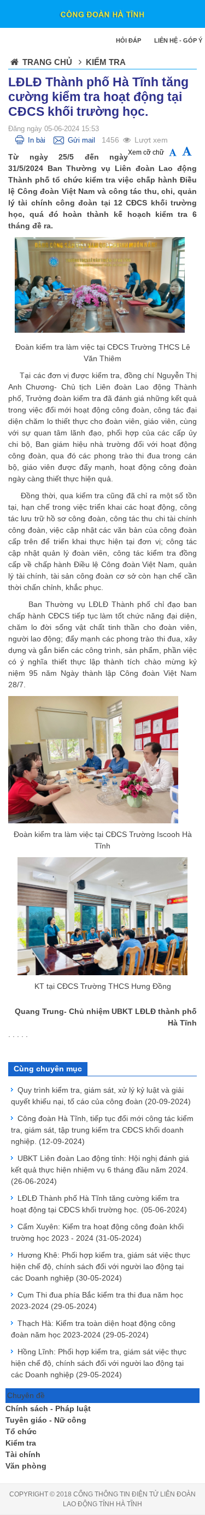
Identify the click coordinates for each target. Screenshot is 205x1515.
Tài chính (22, 1454)
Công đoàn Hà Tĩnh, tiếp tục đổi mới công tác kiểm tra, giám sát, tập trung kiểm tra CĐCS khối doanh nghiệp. (102, 1130)
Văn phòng (25, 1465)
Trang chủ (47, 62)
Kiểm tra (20, 1443)
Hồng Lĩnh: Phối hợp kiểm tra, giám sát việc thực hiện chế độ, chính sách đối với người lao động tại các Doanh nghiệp (98, 1363)
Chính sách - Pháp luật (48, 1408)
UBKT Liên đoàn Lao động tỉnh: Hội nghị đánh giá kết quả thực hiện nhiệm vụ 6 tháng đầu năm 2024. (100, 1170)
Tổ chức (21, 1431)
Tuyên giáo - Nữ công (45, 1420)
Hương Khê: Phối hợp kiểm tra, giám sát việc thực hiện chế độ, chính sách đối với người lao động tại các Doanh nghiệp (100, 1266)
